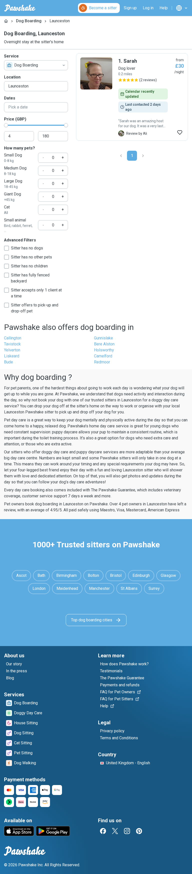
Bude (8, 362)
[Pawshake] (20, 8)
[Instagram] (127, 831)
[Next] (143, 156)
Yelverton (12, 350)
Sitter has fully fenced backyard (30, 278)
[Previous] (121, 156)
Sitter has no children (29, 266)
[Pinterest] (139, 831)
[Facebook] (103, 831)
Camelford (103, 356)
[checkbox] (6, 248)
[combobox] (36, 65)
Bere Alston (104, 344)
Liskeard (11, 356)
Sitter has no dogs (27, 248)
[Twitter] (115, 831)
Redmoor (102, 362)
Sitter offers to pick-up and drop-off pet (34, 308)
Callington (12, 338)
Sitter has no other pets (31, 257)
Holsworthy (104, 350)
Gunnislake (103, 338)
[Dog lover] (132, 96)
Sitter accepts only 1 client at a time (36, 293)
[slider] (6, 125)
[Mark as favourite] (180, 132)
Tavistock (12, 344)
